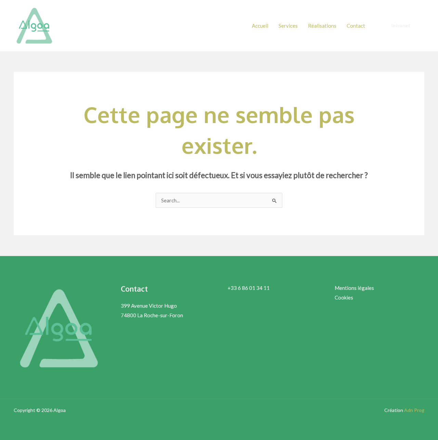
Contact (356, 26)
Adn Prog (414, 410)
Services (288, 26)
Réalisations (322, 26)
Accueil (260, 26)
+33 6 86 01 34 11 (249, 288)
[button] (400, 25)
